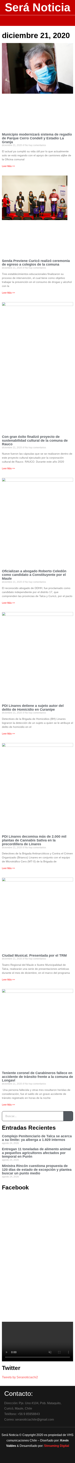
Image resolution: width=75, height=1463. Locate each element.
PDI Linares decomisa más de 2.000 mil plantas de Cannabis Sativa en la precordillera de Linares (34, 840)
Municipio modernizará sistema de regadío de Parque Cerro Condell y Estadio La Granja (37, 138)
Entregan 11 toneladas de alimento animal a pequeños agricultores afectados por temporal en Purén (36, 1153)
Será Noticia (37, 7)
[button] (38, 20)
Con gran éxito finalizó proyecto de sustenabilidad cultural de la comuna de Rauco (35, 440)
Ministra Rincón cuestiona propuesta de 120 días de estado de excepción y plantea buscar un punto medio (37, 1169)
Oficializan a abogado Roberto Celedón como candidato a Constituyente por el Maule (34, 575)
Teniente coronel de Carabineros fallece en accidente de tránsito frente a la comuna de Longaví (37, 1076)
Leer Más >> (8, 166)
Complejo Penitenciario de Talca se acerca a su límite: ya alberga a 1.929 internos (37, 1138)
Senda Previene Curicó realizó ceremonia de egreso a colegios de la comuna (36, 263)
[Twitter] (37, 1458)
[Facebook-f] (27, 1458)
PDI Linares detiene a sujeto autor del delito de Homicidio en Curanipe (33, 707)
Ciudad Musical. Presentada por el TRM (34, 955)
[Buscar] (68, 1116)
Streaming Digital (56, 1445)
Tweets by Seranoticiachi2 (20, 1377)
